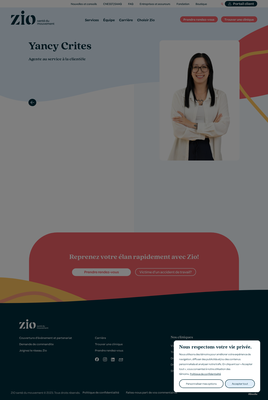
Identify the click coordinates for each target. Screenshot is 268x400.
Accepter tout (240, 383)
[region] (217, 366)
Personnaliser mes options (201, 383)
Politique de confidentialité (205, 373)
